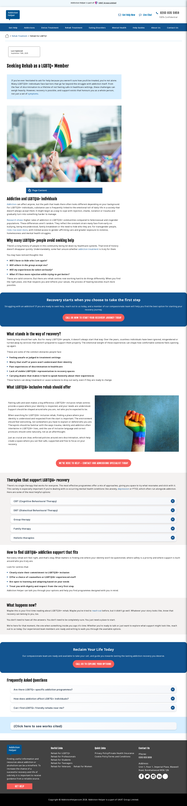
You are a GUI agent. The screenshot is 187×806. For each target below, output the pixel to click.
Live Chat (147, 14)
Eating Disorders (97, 27)
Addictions (29, 27)
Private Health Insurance (121, 753)
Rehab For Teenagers (62, 763)
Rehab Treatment (73, 27)
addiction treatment (88, 249)
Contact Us (172, 27)
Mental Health (119, 27)
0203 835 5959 (169, 12)
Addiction (11, 204)
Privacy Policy (102, 753)
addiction (137, 656)
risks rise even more (17, 230)
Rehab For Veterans (61, 766)
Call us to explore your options (93, 664)
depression (123, 488)
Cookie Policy (101, 756)
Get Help (13, 27)
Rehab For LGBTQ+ (60, 753)
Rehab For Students (61, 759)
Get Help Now (128, 14)
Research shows (15, 220)
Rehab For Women (83, 766)
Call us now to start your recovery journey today (93, 317)
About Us (155, 27)
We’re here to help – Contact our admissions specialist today (93, 463)
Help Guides (139, 27)
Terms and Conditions (119, 756)
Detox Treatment (50, 27)
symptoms (33, 93)
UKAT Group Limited (107, 3)
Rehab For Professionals (63, 756)
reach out (70, 306)
